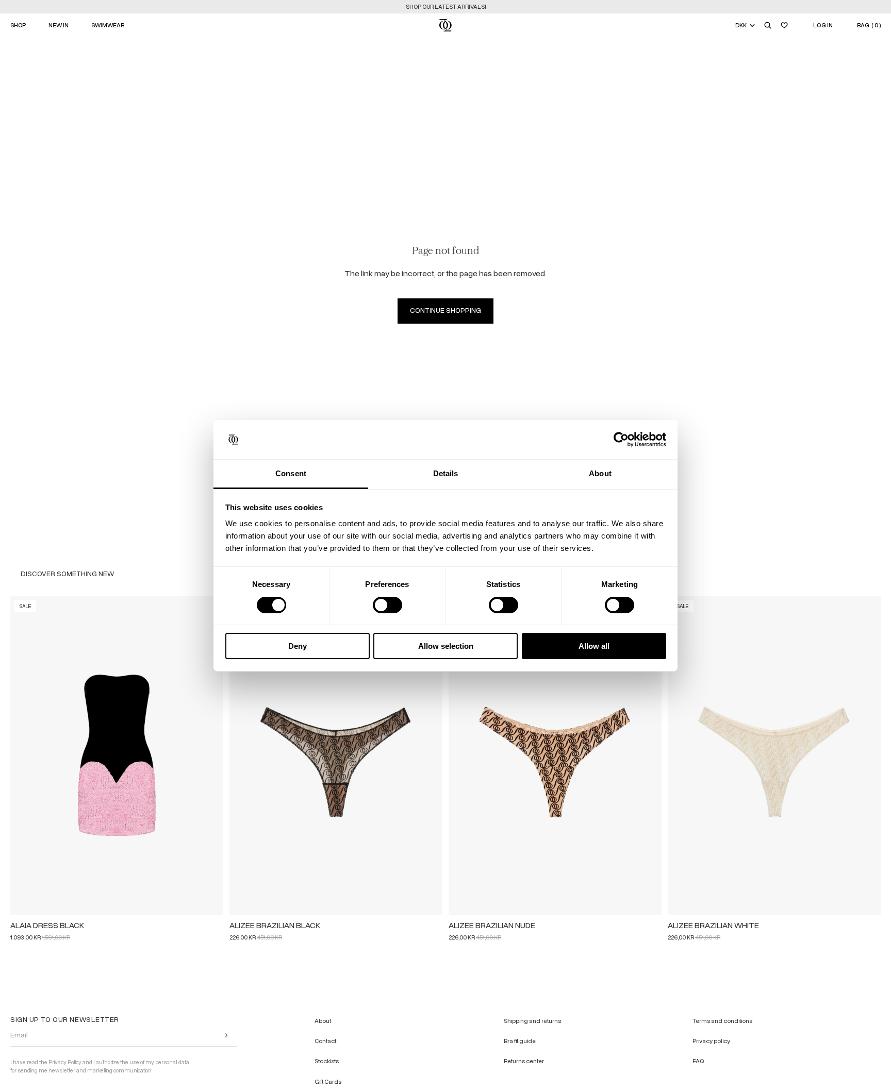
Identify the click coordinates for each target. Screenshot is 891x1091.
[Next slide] (211, 755)
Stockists (327, 1062)
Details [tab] (445, 473)
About (323, 1021)
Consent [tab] (290, 473)
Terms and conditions (722, 1021)
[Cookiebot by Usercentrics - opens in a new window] (621, 439)
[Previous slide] (22, 755)
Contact (325, 1041)
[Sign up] (226, 1035)
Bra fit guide (520, 1041)
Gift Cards (328, 1082)
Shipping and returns (532, 1021)
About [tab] (600, 473)
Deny (297, 646)
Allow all (594, 646)
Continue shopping (445, 310)
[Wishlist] (784, 25)
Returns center (524, 1062)
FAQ (698, 1062)
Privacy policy (711, 1041)
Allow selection (445, 646)
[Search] (768, 25)
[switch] (387, 605)
